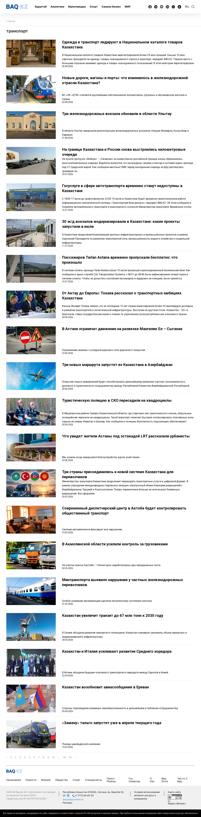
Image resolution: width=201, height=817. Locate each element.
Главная (10, 21)
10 (53, 757)
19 (70, 757)
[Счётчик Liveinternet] (175, 796)
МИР (127, 6)
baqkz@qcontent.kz (73, 799)
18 (64, 757)
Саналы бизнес (111, 6)
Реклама (67, 802)
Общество (61, 779)
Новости (31, 779)
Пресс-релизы (111, 780)
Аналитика (57, 6)
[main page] (17, 7)
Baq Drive (165, 780)
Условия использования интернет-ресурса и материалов (147, 795)
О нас (152, 780)
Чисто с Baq (182, 780)
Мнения (46, 779)
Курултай (41, 6)
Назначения (13, 779)
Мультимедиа (77, 6)
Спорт (94, 6)
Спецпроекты (93, 779)
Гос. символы (134, 780)
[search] (193, 6)
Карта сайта (174, 792)
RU (187, 6)
